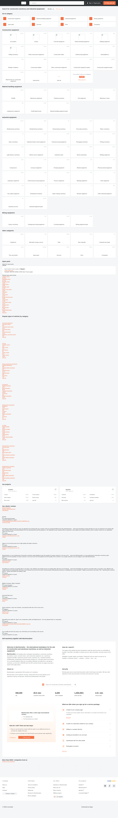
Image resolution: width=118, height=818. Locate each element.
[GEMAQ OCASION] (107, 765)
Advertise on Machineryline (60, 784)
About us (4, 784)
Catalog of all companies (8, 761)
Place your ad (56, 787)
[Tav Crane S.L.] (70, 769)
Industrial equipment (9, 117)
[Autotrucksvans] (82, 769)
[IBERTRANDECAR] (82, 765)
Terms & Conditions (33, 784)
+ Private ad (12, 737)
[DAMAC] (8, 765)
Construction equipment (10, 30)
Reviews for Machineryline (34, 793)
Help (3, 787)
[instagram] (114, 785)
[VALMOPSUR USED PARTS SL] (45, 765)
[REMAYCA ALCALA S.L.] (21, 769)
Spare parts (6, 261)
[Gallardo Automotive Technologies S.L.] (58, 765)
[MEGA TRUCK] (107, 769)
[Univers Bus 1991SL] (70, 765)
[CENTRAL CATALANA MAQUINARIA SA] (8, 773)
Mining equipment (8, 213)
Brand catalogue (32, 795)
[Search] (31, 3)
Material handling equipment (12, 86)
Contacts (4, 790)
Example (68, 717)
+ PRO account (26, 737)
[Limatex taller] (33, 765)
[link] (82, 77)
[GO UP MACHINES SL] (95, 765)
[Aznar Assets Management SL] (21, 773)
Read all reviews (6, 507)
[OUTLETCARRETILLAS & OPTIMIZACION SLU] (21, 765)
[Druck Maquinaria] (8, 769)
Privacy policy (31, 787)
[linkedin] (105, 785)
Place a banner (57, 790)
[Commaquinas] (33, 769)
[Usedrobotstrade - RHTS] (45, 769)
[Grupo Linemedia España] (58, 769)
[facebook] (109, 785)
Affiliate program (57, 793)
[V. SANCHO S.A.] (95, 769)
